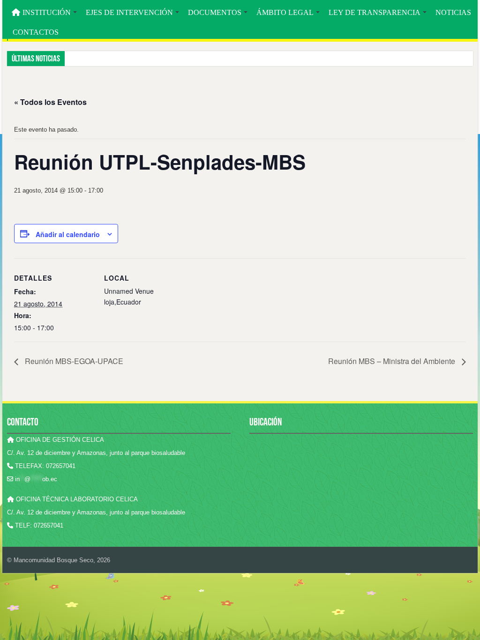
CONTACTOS (36, 32)
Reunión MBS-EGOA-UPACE (73, 361)
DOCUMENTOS (214, 12)
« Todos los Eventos (50, 102)
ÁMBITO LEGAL (285, 12)
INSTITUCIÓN (46, 12)
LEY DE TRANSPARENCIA (374, 12)
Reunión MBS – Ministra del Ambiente (392, 361)
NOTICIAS (453, 12)
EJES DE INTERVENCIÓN (129, 12)
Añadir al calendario (68, 234)
